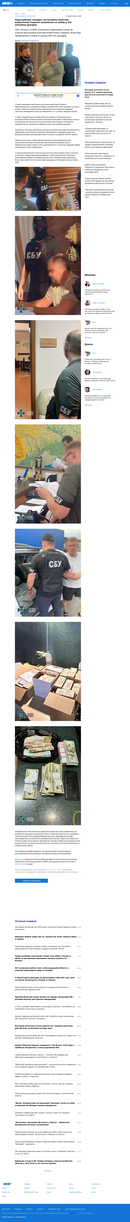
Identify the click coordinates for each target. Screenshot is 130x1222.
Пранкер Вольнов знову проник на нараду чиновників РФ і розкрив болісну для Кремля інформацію (100, 144)
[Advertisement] (48, 899)
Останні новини (25, 921)
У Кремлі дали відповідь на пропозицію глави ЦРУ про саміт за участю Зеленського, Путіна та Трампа (100, 132)
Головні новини (95, 82)
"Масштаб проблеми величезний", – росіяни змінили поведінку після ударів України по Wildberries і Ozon (99, 193)
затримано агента (55, 870)
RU (8, 10)
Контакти (29, 1209)
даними (20, 859)
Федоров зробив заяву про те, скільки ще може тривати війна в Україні (99, 106)
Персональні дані (54, 1209)
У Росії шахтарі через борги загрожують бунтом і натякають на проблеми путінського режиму (99, 156)
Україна (23, 13)
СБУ (53, 111)
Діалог (17, 13)
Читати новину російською (25, 16)
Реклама (40, 1209)
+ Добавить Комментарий (31, 881)
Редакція (18, 1209)
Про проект (6, 1209)
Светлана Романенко (30, 41)
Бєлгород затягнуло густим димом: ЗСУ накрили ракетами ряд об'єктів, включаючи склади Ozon (99, 93)
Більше (47, 1171)
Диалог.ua (72, 1213)
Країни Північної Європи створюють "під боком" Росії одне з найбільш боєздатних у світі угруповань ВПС (100, 168)
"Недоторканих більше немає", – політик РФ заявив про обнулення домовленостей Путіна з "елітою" (99, 181)
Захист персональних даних (75, 1209)
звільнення (20, 864)
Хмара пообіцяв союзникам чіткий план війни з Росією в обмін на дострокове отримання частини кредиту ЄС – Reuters (100, 118)
